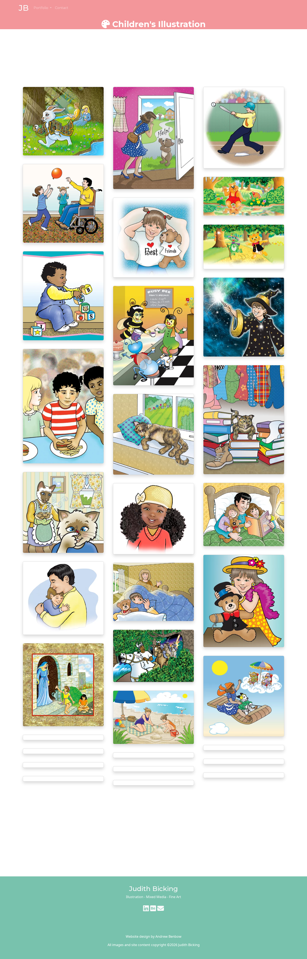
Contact (61, 8)
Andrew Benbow (168, 936)
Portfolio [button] (41, 8)
